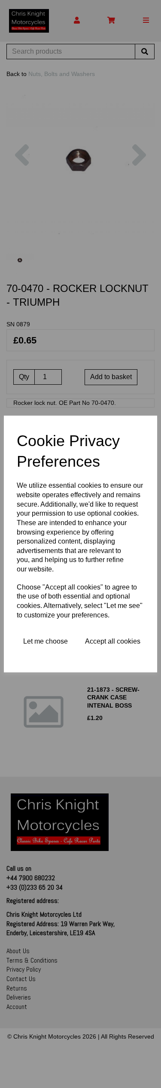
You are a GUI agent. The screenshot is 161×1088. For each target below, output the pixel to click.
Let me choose (45, 641)
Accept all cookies (112, 641)
